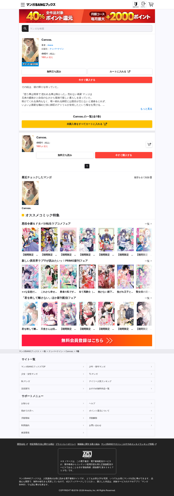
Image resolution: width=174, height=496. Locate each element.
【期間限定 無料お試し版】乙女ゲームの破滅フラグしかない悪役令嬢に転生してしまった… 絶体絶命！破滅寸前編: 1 (144, 254)
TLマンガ (93, 374)
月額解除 (93, 418)
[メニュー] (23, 4)
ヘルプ (92, 403)
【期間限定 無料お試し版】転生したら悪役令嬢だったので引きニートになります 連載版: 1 (125, 254)
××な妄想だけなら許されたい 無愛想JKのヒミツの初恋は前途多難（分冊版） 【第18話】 (30, 291)
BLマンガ (25, 381)
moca (50, 45)
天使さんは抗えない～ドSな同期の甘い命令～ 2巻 (49, 329)
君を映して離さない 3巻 (30, 329)
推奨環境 (25, 432)
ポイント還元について (99, 410)
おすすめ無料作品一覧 (99, 388)
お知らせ (25, 403)
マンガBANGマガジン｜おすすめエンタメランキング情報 (127, 444)
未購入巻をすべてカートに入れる (84, 123)
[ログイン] (143, 4)
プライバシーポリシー (66, 444)
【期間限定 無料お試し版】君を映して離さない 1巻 (144, 329)
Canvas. (26, 208)
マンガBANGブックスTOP (33, 366)
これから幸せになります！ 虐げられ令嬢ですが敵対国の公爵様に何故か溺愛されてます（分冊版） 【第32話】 (49, 291)
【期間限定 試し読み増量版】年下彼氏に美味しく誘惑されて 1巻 (125, 329)
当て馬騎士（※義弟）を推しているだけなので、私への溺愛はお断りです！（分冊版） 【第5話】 (87, 291)
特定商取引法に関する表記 (42, 444)
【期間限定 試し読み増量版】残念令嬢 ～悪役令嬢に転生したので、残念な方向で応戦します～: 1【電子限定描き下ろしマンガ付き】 (30, 254)
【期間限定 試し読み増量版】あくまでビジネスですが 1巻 (87, 329)
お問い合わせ (95, 425)
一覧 (147, 223)
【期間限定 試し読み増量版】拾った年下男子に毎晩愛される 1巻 (68, 329)
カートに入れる (118, 71)
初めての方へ (27, 410)
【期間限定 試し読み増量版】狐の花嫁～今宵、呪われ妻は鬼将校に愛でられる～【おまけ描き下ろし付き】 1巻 (106, 329)
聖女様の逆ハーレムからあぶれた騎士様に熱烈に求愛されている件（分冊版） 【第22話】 (144, 291)
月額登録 (25, 418)
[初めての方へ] (135, 4)
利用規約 (25, 425)
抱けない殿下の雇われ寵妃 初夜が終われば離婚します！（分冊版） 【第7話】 (106, 291)
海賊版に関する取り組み (88, 444)
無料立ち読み (54, 71)
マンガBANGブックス (29, 351)
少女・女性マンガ (29, 374)
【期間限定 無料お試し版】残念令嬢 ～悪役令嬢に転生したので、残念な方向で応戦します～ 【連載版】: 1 (106, 254)
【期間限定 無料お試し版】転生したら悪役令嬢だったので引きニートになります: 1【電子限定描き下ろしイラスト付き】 (87, 254)
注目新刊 (25, 388)
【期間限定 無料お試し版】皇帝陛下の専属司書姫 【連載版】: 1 (68, 254)
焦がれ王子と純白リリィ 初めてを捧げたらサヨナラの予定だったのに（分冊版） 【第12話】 (125, 291)
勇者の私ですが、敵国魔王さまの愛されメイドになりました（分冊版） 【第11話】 (68, 291)
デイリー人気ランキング (100, 381)
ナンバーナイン (57, 48)
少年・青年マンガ (97, 366)
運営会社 (21, 444)
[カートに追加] (149, 144)
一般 (44, 351)
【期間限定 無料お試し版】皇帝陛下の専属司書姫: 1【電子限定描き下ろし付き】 (49, 254)
